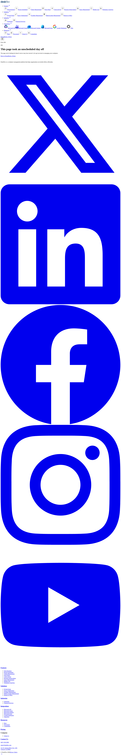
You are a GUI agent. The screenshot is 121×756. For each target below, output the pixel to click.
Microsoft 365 (7, 709)
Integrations (7, 23)
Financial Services (8, 703)
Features (6, 6)
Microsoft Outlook (9, 712)
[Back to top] (2, 754)
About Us (6, 736)
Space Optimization (9, 690)
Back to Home (4, 56)
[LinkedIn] (60, 304)
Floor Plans (7, 675)
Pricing (2, 37)
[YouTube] (60, 664)
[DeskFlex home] (6, 2)
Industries (6, 18)
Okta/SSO (6, 717)
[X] (60, 183)
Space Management (9, 680)
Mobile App (7, 681)
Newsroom (7, 724)
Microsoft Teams (8, 711)
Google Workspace (9, 715)
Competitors (7, 726)
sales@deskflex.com (6, 745)
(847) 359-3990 (5, 742)
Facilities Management (10, 692)
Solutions (6, 12)
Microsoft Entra (8, 714)
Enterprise (6, 701)
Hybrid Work (7, 689)
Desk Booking (8, 671)
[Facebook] (60, 424)
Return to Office (8, 695)
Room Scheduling (8, 672)
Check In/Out (7, 677)
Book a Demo (8, 37)
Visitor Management (9, 674)
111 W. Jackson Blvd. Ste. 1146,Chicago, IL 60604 (9, 748)
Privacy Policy (14, 752)
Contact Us (4, 739)
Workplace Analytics (9, 683)
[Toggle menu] (2, 39)
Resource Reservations (10, 678)
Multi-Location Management (11, 693)
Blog (5, 723)
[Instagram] (60, 544)
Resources (6, 30)
